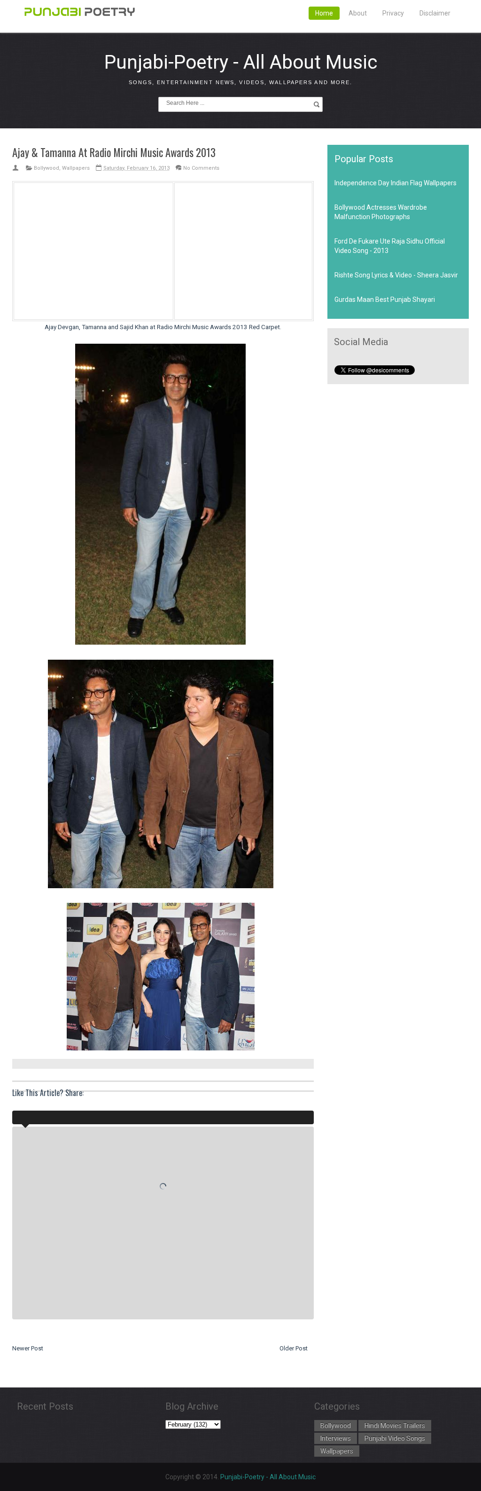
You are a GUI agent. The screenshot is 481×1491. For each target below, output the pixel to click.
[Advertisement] (93, 249)
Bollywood (46, 168)
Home (324, 13)
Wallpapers (76, 168)
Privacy (393, 13)
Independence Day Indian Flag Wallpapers (395, 183)
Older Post (293, 1348)
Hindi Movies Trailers (395, 1425)
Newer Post (27, 1348)
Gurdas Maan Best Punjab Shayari (384, 299)
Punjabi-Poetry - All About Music (240, 62)
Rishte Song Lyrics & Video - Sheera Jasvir (396, 275)
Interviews (335, 1438)
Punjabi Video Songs (395, 1438)
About (358, 13)
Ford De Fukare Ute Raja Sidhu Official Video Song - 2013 (389, 245)
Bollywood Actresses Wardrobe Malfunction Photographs (380, 212)
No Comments (201, 168)
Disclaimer (434, 13)
